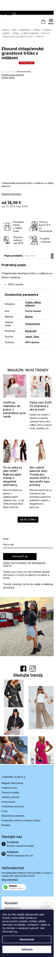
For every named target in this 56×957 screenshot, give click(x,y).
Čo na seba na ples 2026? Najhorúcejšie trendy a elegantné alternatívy (12, 476)
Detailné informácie (11, 194)
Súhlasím (27, 949)
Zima (36, 336)
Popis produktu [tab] (13, 255)
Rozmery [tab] (30, 255)
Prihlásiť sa (20, 556)
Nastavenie (27, 939)
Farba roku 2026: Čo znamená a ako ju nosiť (41, 406)
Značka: (8, 77)
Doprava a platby (10, 792)
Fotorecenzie (8, 801)
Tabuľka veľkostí (10, 797)
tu (16, 931)
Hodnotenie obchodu (13, 806)
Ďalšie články (28, 519)
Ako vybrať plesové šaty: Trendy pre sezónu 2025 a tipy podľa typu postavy (40, 476)
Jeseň (28, 336)
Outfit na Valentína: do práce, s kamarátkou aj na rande (14, 409)
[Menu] (51, 22)
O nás (4, 811)
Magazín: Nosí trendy (12, 783)
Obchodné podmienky (13, 815)
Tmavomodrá (32, 323)
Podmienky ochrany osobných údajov (21, 820)
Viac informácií (10, 879)
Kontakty (6, 825)
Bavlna (29, 316)
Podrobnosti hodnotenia (13, 75)
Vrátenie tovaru (9, 787)
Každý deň (31, 331)
